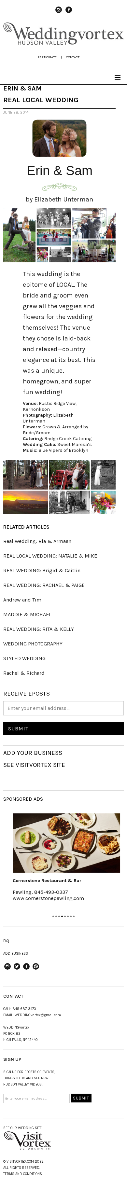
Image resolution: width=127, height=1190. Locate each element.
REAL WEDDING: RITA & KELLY (38, 629)
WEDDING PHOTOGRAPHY (33, 644)
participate (47, 57)
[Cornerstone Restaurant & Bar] (63, 843)
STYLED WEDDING (24, 658)
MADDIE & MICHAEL (27, 614)
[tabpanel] (63, 861)
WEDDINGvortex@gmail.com (38, 1015)
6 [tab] (68, 916)
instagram (58, 12)
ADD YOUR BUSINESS (32, 752)
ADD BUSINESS (15, 953)
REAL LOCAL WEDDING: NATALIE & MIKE (50, 556)
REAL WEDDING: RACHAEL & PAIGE (44, 585)
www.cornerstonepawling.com (45, 898)
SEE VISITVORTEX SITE (34, 764)
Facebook (68, 12)
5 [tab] (65, 916)
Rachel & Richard (24, 673)
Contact (72, 57)
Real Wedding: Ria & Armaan (37, 541)
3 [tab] (59, 916)
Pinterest (36, 969)
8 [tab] (74, 916)
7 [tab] (71, 916)
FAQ (6, 941)
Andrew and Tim (22, 600)
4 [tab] (62, 916)
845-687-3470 (24, 1009)
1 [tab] (53, 916)
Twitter (17, 969)
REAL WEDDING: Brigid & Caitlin (41, 570)
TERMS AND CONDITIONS (22, 1174)
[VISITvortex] (63, 43)
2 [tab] (56, 916)
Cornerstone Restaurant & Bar (44, 880)
